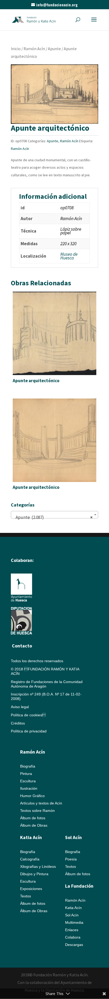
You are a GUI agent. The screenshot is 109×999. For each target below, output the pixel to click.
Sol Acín (72, 915)
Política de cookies (28, 715)
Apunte (54, 48)
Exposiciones (31, 889)
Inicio (16, 48)
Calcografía (29, 859)
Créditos (18, 723)
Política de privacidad (29, 731)
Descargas (74, 945)
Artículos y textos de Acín (41, 803)
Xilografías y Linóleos (38, 866)
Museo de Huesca (69, 256)
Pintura (26, 773)
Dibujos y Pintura (34, 874)
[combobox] (54, 514)
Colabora (72, 937)
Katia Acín (31, 837)
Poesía (71, 859)
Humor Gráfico (32, 796)
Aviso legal (20, 707)
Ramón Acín (34, 48)
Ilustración (28, 788)
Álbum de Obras (33, 825)
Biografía (27, 766)
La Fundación (79, 886)
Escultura (28, 781)
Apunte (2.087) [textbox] (53, 517)
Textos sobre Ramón (37, 810)
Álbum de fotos (32, 818)
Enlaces (71, 930)
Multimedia (74, 922)
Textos (25, 896)
